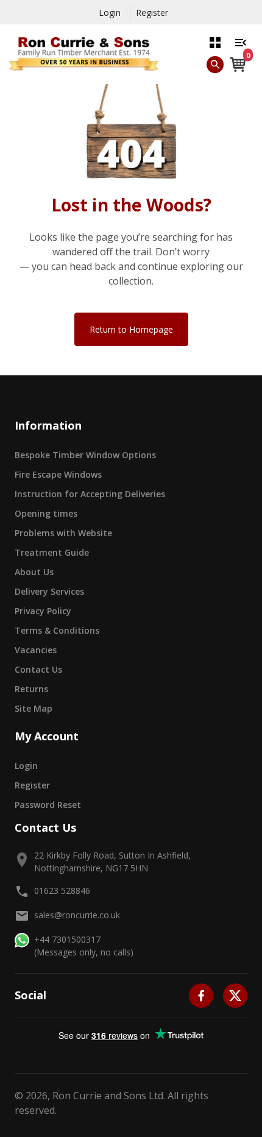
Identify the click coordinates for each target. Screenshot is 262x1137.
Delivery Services (49, 591)
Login (110, 12)
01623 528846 (62, 890)
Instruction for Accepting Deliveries (90, 494)
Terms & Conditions (57, 630)
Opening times (46, 513)
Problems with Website (63, 533)
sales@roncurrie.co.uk (77, 915)
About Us (34, 572)
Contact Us (38, 669)
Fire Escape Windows (58, 474)
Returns (31, 689)
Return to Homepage (131, 329)
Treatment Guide (52, 552)
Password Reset (48, 804)
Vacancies (36, 650)
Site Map (33, 708)
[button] (215, 42)
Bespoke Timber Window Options (85, 455)
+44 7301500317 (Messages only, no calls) (83, 945)
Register (152, 12)
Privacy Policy (43, 611)
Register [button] (32, 785)
